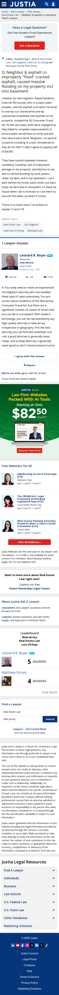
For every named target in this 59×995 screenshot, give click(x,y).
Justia (5, 11)
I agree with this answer (30, 356)
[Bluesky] (37, 945)
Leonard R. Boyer (33, 255)
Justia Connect (29, 953)
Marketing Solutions (18, 926)
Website (13, 277)
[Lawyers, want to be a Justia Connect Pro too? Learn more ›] (50, 255)
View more (49, 692)
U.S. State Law (14, 910)
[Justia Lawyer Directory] (46, 945)
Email (50, 276)
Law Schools (12, 894)
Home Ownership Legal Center (29, 588)
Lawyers (6, 616)
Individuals (11, 878)
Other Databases (16, 918)
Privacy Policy (29, 982)
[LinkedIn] (13, 945)
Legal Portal (29, 959)
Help (29, 971)
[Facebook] (22, 945)
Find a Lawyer (12, 704)
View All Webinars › (29, 542)
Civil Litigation (18, 62)
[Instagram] (27, 945)
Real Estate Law (10, 15)
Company (29, 965)
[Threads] (32, 945)
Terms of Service (29, 977)
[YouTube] (18, 945)
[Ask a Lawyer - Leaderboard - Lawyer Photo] (6, 662)
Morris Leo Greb (11, 373)
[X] (41, 945)
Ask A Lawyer (18, 11)
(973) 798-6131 (27, 262)
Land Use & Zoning (37, 62)
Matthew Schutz (14, 672)
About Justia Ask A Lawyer (20, 602)
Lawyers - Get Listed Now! (29, 729)
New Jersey (34, 11)
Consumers (8, 607)
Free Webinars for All (17, 466)
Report (30, 365)
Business (10, 886)
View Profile (25, 266)
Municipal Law (13, 65)
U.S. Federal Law (15, 902)
